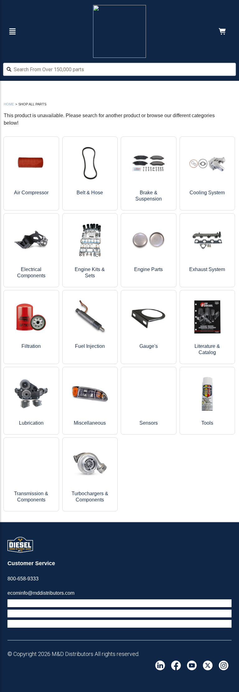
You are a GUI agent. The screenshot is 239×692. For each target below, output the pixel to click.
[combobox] (119, 70)
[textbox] (119, 69)
